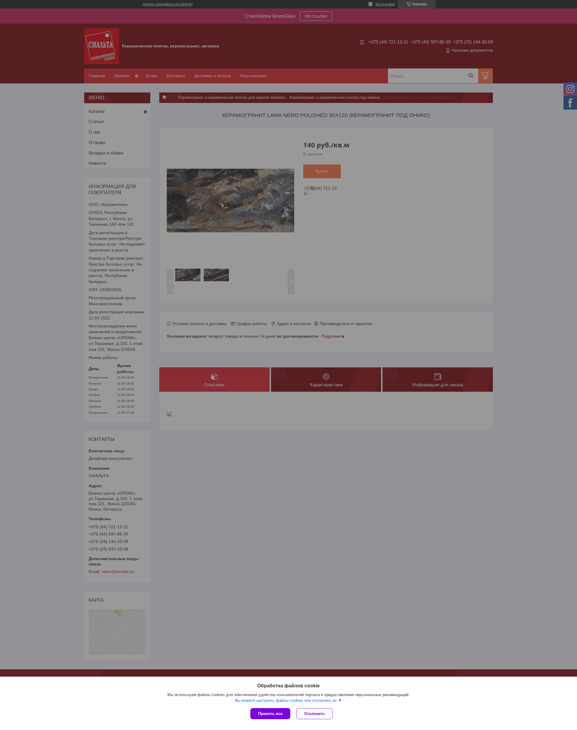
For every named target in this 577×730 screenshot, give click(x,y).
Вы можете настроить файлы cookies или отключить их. (286, 700)
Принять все (270, 713)
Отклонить (314, 713)
